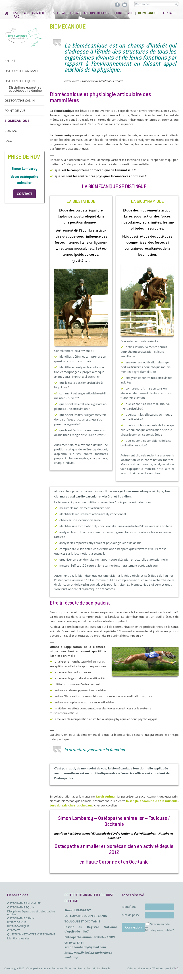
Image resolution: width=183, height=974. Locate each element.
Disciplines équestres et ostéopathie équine (25, 89)
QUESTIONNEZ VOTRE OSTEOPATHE (31, 934)
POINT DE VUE (123, 13)
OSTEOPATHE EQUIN (65, 13)
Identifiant (129, 907)
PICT (174, 968)
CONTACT (169, 13)
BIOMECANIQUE (148, 13)
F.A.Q (16, 17)
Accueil (7, 14)
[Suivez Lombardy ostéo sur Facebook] (117, 5)
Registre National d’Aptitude (87, 833)
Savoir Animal (106, 796)
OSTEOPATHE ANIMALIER (30, 13)
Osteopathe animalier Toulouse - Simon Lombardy (55, 968)
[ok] (176, 4)
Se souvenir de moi (157, 925)
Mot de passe (131, 915)
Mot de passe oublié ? (159, 930)
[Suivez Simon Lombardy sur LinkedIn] (124, 5)
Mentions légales (18, 938)
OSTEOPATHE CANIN (96, 13)
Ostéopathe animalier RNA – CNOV (89, 937)
